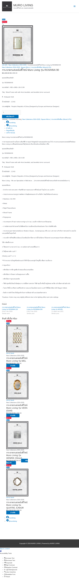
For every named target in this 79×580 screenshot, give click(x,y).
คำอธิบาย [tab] (9, 128)
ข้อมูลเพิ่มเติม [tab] (10, 130)
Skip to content (5, 548)
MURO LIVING (23, 5)
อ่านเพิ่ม (12, 365)
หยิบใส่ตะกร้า (10, 116)
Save (5, 22)
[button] (3, 24)
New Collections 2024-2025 (17, 65)
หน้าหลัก (4, 65)
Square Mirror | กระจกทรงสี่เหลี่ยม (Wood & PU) (36, 67)
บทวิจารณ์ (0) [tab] (10, 133)
